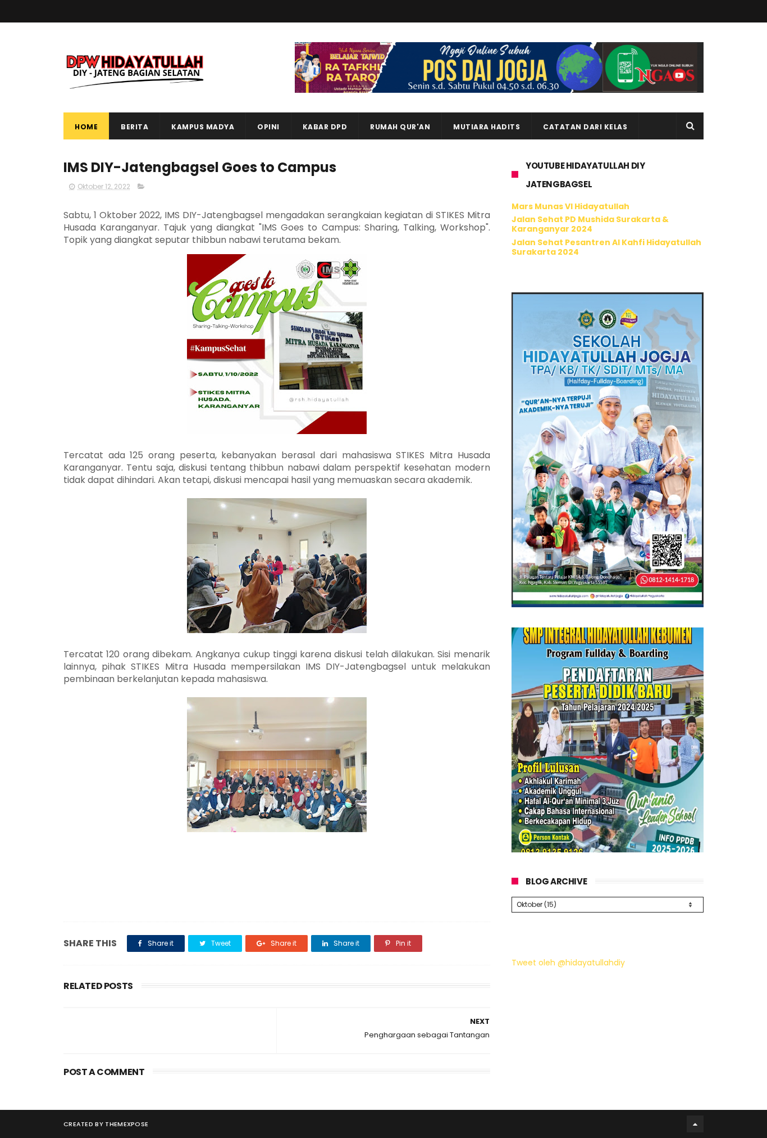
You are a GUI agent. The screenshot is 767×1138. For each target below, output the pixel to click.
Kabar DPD (325, 127)
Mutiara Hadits (486, 127)
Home (86, 127)
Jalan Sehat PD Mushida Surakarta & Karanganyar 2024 (590, 224)
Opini (268, 127)
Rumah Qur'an (400, 127)
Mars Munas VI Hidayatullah (570, 206)
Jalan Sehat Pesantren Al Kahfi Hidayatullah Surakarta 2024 (606, 247)
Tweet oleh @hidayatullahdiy (568, 962)
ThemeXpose (126, 1123)
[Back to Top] (695, 1124)
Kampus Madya (202, 127)
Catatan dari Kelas (585, 127)
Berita (134, 127)
